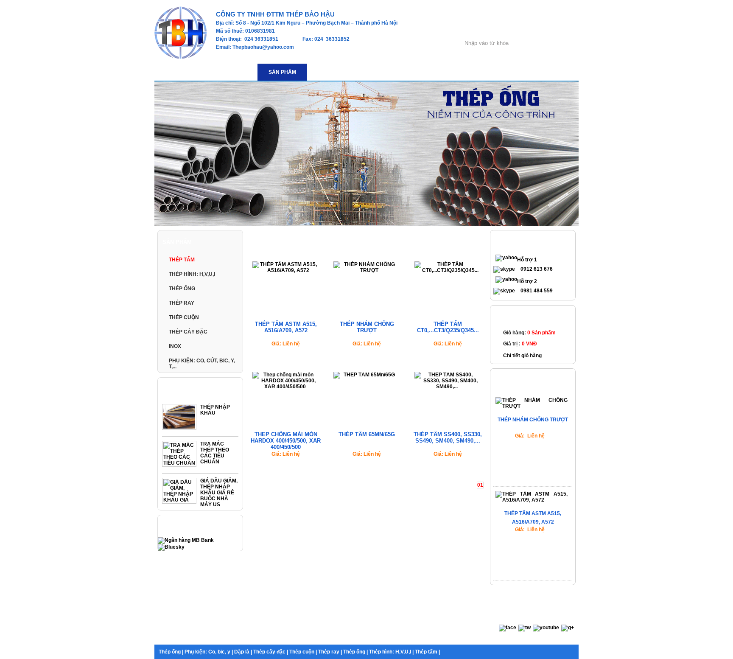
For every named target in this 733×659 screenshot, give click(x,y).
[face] (507, 628)
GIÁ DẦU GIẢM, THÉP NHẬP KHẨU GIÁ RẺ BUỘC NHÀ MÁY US (219, 493)
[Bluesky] (171, 547)
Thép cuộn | (303, 652)
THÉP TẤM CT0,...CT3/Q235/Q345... (448, 327)
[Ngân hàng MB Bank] (186, 540)
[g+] (567, 628)
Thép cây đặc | (270, 652)
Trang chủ (264, 242)
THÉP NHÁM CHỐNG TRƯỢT (367, 327)
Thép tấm (331, 242)
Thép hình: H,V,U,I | (391, 652)
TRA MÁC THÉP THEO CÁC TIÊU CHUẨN (214, 453)
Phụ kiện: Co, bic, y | (209, 652)
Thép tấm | (427, 652)
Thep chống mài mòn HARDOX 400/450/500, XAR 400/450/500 (286, 440)
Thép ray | (330, 652)
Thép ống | (171, 652)
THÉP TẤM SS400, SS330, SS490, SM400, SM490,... (448, 437)
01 (480, 485)
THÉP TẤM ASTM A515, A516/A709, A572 (286, 327)
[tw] (524, 628)
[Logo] (180, 57)
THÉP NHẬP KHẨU (215, 410)
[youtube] (546, 628)
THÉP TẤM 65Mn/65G (367, 434)
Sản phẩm (298, 242)
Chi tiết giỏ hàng (522, 356)
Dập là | (243, 652)
